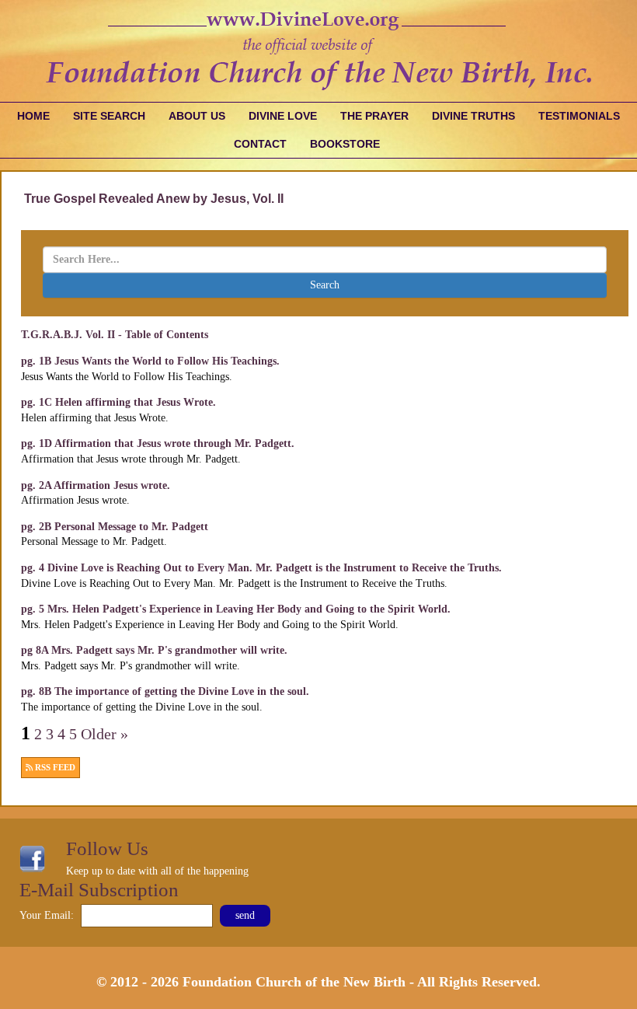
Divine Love (283, 116)
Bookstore (345, 144)
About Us (197, 116)
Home (33, 116)
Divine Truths (473, 116)
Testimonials (579, 116)
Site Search (109, 116)
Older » (104, 734)
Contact (260, 144)
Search (324, 285)
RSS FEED (54, 767)
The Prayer (374, 116)
